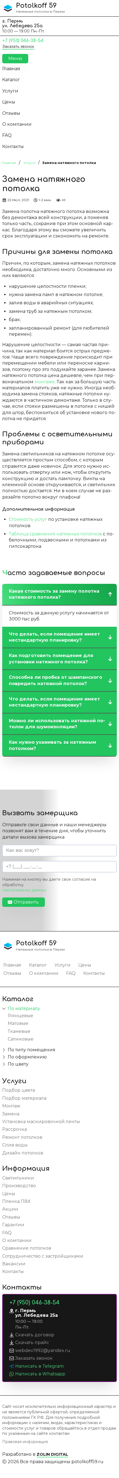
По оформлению (27, 1057)
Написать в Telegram (39, 1366)
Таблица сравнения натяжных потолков (55, 534)
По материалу (24, 1008)
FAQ (7, 135)
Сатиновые (20, 1039)
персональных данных (24, 890)
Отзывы (11, 113)
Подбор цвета (18, 1090)
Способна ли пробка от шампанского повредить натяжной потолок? (55, 680)
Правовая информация (25, 1441)
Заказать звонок (18, 46)
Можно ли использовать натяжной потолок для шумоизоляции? (57, 723)
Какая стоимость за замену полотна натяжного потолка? (54, 594)
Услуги (10, 91)
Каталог (11, 79)
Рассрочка (14, 1129)
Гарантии (13, 1224)
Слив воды (15, 1145)
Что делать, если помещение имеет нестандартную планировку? (54, 637)
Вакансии (13, 1263)
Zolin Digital (52, 1454)
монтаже (45, 381)
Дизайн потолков (22, 1153)
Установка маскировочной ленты (41, 1121)
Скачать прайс (32, 1342)
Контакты (13, 146)
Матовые (18, 1023)
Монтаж (11, 1105)
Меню (15, 58)
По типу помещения (31, 1049)
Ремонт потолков (22, 1137)
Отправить (26, 902)
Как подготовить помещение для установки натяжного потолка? (51, 658)
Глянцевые (20, 1015)
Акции (10, 1209)
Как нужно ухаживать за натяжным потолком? (52, 745)
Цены (8, 102)
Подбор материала (24, 1098)
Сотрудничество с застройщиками (42, 1256)
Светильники (18, 1178)
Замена (10, 1113)
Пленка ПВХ (16, 1201)
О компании (17, 124)
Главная (11, 68)
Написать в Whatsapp (40, 1373)
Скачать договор (34, 1334)
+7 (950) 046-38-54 (22, 40)
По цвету (18, 1064)
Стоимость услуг (28, 519)
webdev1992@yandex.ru (42, 1350)
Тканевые (19, 1031)
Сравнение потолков (26, 1248)
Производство (19, 1185)
